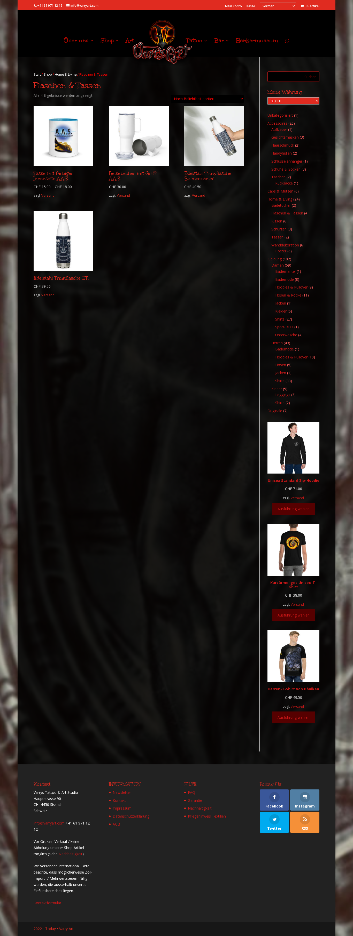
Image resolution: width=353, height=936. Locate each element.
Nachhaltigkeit (70, 853)
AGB (116, 824)
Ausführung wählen (294, 508)
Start (37, 74)
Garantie (195, 800)
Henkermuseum (257, 41)
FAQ (191, 792)
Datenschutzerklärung (131, 816)
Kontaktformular (47, 902)
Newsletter (122, 792)
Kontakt (119, 800)
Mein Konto (233, 6)
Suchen (310, 76)
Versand (48, 195)
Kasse (251, 6)
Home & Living (65, 74)
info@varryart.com (49, 823)
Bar (219, 41)
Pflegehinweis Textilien (207, 816)
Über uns (76, 41)
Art (130, 41)
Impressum (122, 808)
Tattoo (194, 41)
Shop (107, 41)
